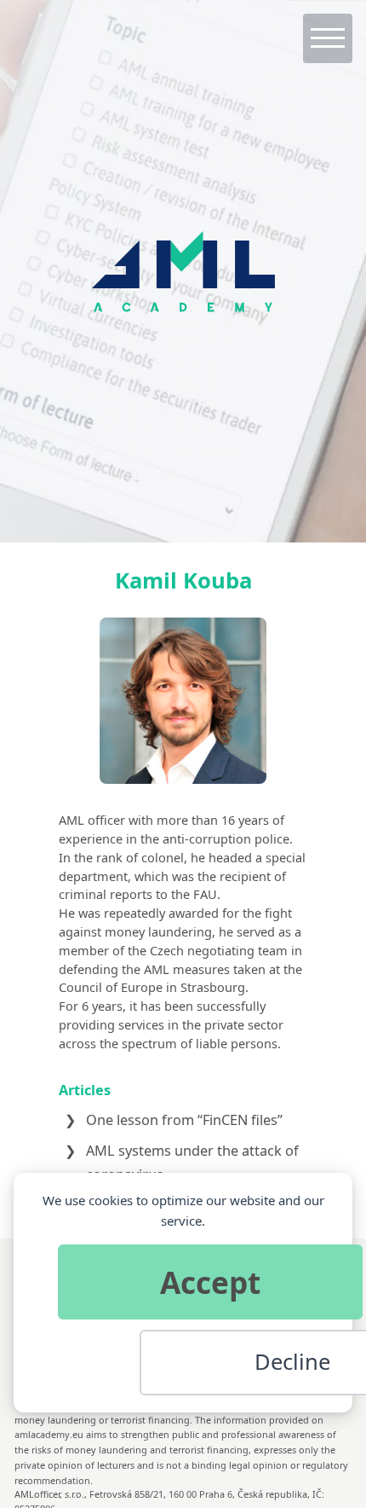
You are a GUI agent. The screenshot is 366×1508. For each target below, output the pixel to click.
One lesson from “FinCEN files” (184, 1120)
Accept (210, 1282)
